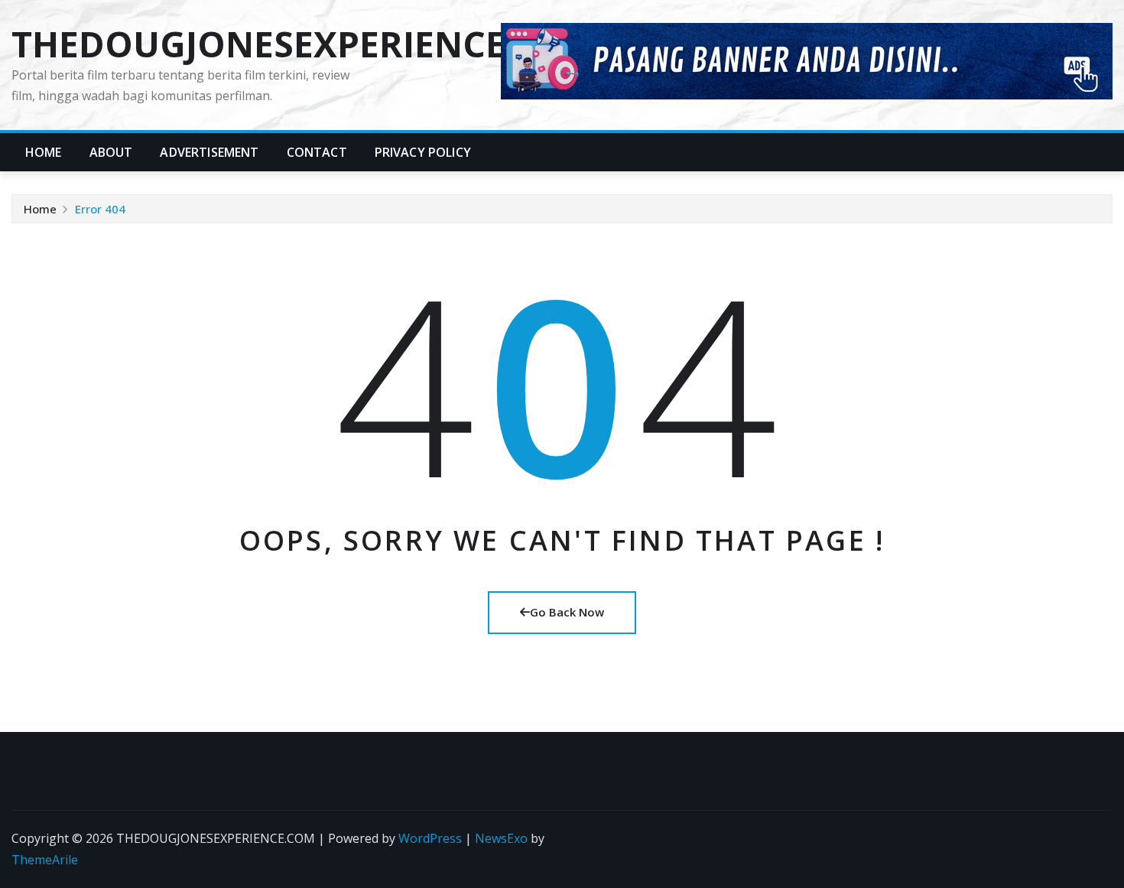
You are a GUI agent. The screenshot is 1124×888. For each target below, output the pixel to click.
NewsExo (501, 838)
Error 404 (100, 208)
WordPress (430, 838)
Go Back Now (567, 612)
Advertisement (209, 152)
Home (43, 152)
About (111, 152)
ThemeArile (44, 859)
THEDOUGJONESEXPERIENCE (258, 43)
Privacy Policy (423, 152)
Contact (317, 152)
